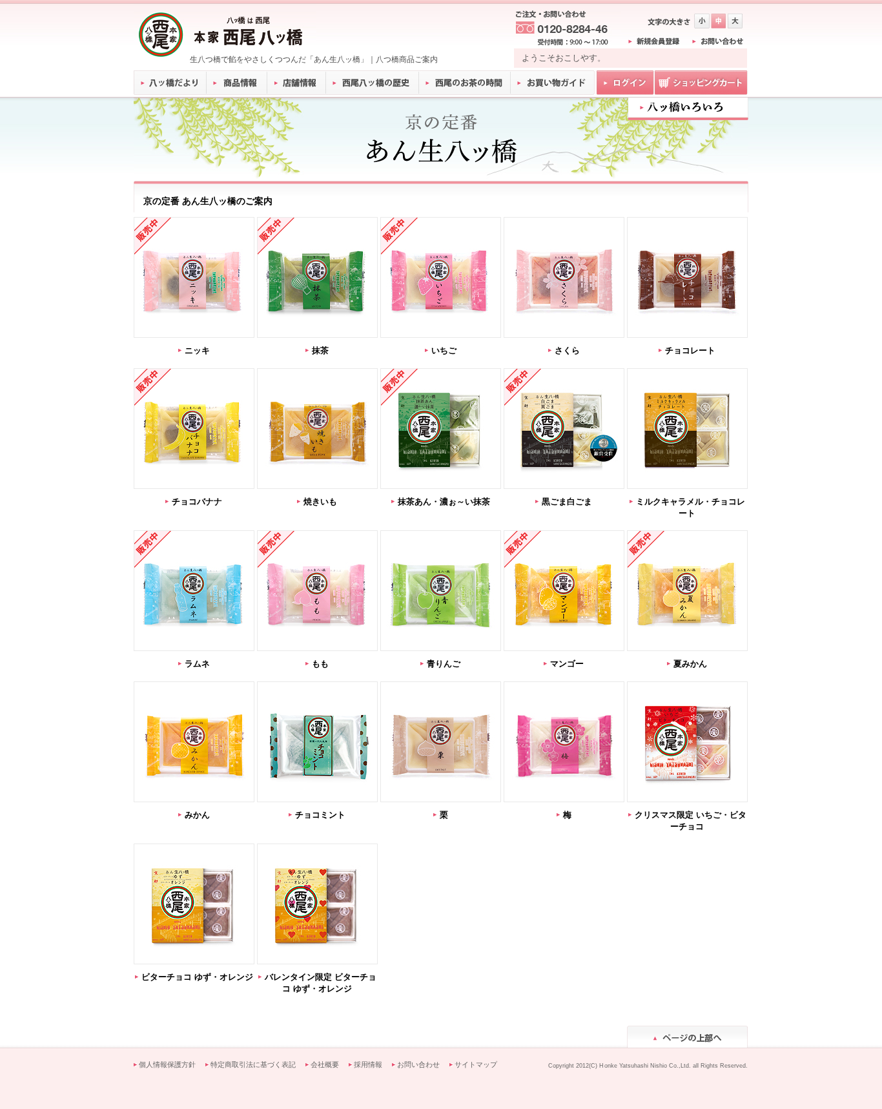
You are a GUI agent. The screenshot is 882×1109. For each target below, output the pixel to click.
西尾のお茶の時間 (465, 82)
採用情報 (368, 1064)
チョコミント (320, 815)
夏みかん (690, 664)
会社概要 (325, 1064)
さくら (567, 350)
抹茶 (320, 350)
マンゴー (567, 664)
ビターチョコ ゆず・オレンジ (197, 977)
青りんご (443, 664)
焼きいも (320, 501)
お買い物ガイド (553, 82)
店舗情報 (297, 82)
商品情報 (237, 82)
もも (320, 664)
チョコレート (690, 350)
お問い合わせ (418, 1064)
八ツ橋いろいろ (688, 108)
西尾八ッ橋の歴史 (372, 82)
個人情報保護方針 (167, 1064)
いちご (443, 350)
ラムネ (197, 664)
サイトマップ (476, 1064)
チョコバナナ (197, 501)
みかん (197, 815)
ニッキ (197, 350)
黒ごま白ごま (567, 501)
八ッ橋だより (170, 82)
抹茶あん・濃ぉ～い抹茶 (444, 501)
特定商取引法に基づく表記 (253, 1064)
